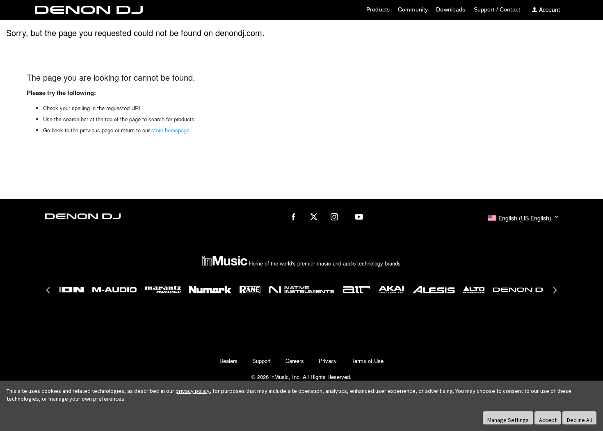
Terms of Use (368, 361)
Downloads (450, 9)
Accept (548, 420)
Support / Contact (497, 9)
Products (378, 9)
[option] (302, 289)
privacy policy (193, 391)
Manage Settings (508, 420)
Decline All (579, 420)
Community (413, 9)
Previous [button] (49, 292)
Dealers (228, 361)
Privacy (328, 361)
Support (261, 361)
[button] (523, 218)
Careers (295, 361)
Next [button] (554, 292)
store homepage (170, 130)
